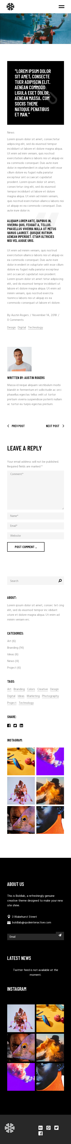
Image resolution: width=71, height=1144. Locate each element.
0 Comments (15, 320)
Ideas (10, 654)
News (10, 132)
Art (9, 641)
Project (11, 667)
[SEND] (60, 935)
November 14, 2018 (44, 315)
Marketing (33, 696)
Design (11, 327)
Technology (35, 327)
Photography (50, 696)
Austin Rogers (20, 315)
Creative (42, 689)
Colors (31, 689)
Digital (22, 327)
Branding (12, 647)
